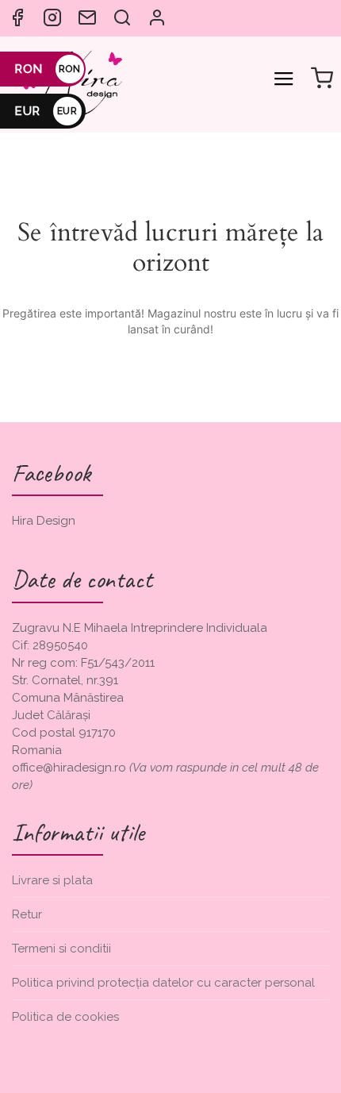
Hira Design (43, 521)
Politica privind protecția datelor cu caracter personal (163, 983)
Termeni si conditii (61, 948)
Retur (27, 914)
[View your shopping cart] (322, 80)
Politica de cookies (65, 1017)
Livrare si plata (52, 880)
